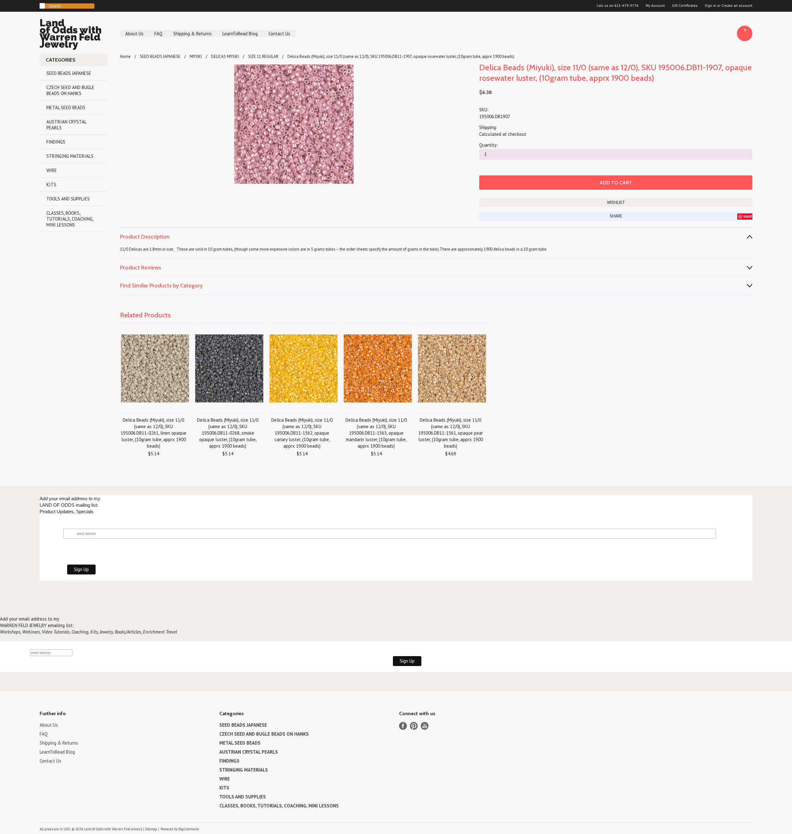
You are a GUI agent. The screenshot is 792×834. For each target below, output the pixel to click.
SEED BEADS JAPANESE (68, 73)
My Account (655, 5)
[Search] (42, 6)
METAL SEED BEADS (65, 107)
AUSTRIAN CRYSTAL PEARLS (66, 125)
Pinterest (414, 726)
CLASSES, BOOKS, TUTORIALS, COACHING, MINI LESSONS (69, 219)
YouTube (424, 726)
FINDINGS (55, 142)
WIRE (51, 170)
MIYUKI (196, 56)
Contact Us (279, 34)
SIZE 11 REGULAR (263, 56)
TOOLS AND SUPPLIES (68, 199)
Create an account (736, 5)
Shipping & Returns (192, 34)
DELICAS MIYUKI (225, 56)
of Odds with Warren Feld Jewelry (70, 34)
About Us (134, 34)
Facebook (403, 726)
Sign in (710, 5)
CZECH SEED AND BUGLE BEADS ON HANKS (70, 90)
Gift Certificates (685, 5)
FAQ (158, 34)
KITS (51, 184)
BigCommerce (189, 829)
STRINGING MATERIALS (69, 156)
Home (125, 56)
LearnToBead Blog (240, 34)
